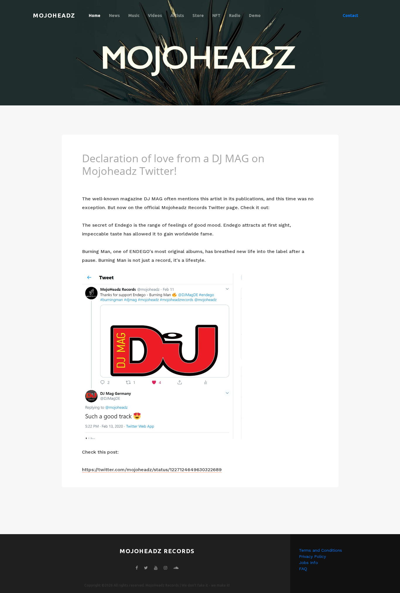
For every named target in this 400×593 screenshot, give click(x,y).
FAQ (303, 568)
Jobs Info (308, 562)
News (114, 15)
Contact (350, 15)
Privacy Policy (312, 556)
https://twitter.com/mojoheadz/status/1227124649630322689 (152, 469)
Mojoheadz (54, 15)
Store (198, 15)
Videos (155, 15)
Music (133, 15)
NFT (216, 15)
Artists (177, 15)
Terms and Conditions (320, 550)
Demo (255, 15)
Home (94, 15)
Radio (234, 15)
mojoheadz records (157, 551)
